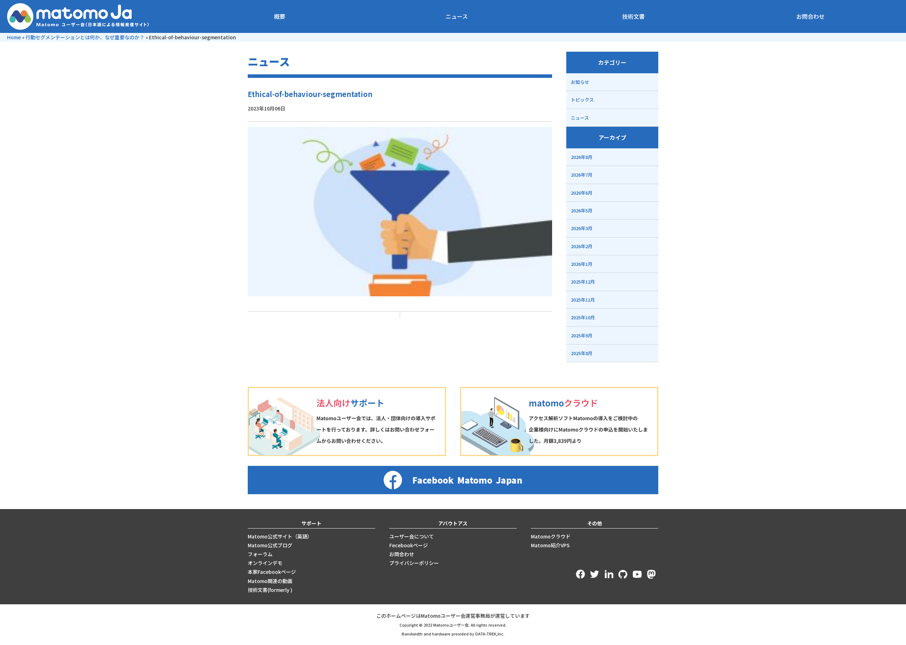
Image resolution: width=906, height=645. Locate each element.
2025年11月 (583, 299)
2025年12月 (583, 281)
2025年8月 (581, 353)
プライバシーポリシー (414, 562)
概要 (279, 16)
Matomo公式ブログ (270, 545)
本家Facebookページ (272, 571)
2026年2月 (581, 246)
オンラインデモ (265, 562)
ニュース (457, 16)
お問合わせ (810, 16)
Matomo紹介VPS (550, 545)
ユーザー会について (411, 536)
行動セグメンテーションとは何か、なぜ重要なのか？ (84, 37)
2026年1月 (581, 264)
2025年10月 (583, 317)
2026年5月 (581, 210)
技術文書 (633, 16)
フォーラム (260, 554)
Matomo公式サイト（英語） (280, 536)
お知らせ (580, 82)
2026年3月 (581, 228)
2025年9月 (581, 335)
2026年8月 (581, 157)
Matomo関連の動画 (270, 580)
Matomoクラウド (550, 536)
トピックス (582, 99)
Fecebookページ (408, 545)
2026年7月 (581, 174)
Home (14, 37)
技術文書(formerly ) (270, 589)
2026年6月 (581, 192)
